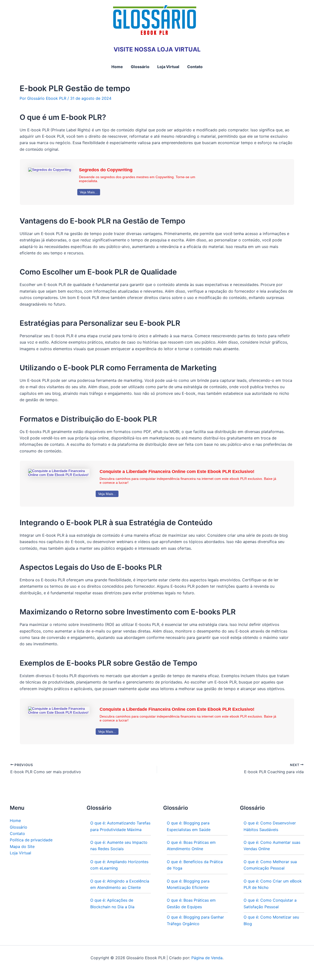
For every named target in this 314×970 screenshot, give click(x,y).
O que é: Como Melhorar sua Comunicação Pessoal (270, 865)
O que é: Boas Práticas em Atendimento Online (191, 845)
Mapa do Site (22, 846)
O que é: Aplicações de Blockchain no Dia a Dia (112, 903)
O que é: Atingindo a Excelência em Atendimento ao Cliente (119, 884)
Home (15, 820)
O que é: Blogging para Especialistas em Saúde (188, 826)
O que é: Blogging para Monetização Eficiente (188, 884)
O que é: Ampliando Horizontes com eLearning (119, 865)
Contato (17, 833)
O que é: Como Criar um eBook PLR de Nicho (273, 884)
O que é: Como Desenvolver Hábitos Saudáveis (270, 826)
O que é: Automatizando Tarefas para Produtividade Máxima (120, 826)
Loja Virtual (20, 852)
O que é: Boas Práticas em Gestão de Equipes (191, 903)
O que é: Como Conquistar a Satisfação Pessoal (270, 903)
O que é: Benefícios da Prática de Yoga (195, 865)
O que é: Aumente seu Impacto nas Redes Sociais (118, 845)
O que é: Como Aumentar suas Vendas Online (272, 845)
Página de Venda (206, 957)
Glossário (18, 827)
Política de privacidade (31, 839)
